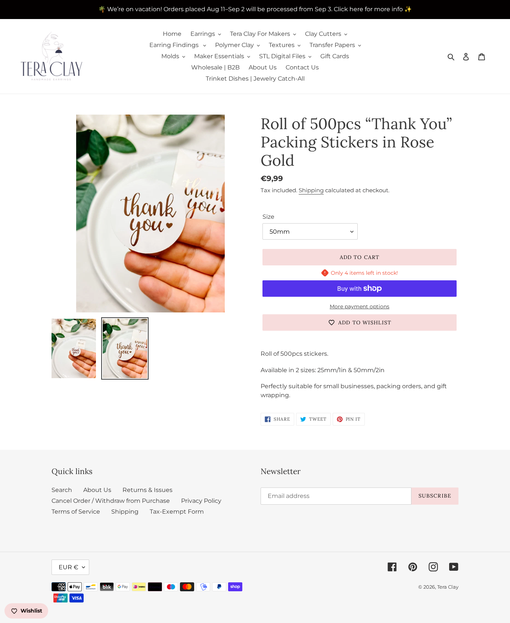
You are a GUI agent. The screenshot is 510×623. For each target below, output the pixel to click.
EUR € (68, 567)
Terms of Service (76, 511)
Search (62, 489)
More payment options (359, 306)
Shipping (311, 190)
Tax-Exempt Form (177, 511)
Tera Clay (447, 587)
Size (268, 216)
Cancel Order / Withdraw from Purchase (111, 500)
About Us (97, 489)
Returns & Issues (147, 489)
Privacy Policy (201, 500)
